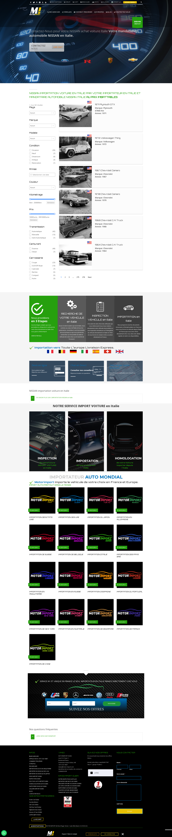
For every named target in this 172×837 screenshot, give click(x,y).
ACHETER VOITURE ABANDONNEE (68, 790)
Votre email (121, 774)
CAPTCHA (120, 804)
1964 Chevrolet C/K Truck (109, 245)
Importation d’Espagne (99, 592)
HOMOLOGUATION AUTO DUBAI (38, 784)
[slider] (30, 199)
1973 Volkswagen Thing (107, 138)
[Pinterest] (36, 2)
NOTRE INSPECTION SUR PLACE (67, 779)
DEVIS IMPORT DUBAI (35, 776)
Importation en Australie (71, 629)
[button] (42, 150)
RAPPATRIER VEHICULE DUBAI (37, 786)
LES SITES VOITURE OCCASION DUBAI (69, 786)
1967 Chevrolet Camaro (107, 170)
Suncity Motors (33, 802)
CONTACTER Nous (36, 336)
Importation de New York (42, 629)
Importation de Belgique (70, 554)
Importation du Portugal (129, 592)
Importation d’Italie (97, 554)
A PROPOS (99, 12)
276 (83, 277)
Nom (131, 769)
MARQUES (67, 12)
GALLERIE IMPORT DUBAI (36, 789)
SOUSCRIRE (111, 703)
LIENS (96, 773)
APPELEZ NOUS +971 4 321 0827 (38, 759)
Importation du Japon (98, 517)
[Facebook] (30, 2)
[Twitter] (33, 2)
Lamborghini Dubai (35, 815)
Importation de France (128, 629)
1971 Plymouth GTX (105, 104)
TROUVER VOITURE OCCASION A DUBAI (69, 783)
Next (89, 277)
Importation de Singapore (100, 629)
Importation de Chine (39, 664)
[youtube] (45, 2)
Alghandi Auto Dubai (35, 810)
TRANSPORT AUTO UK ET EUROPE (68, 792)
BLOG (109, 12)
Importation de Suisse (40, 554)
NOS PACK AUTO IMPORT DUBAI (38, 781)
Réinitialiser (50, 203)
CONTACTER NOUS (34, 794)
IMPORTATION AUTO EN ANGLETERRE (40, 769)
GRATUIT (137, 23)
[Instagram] (39, 2)
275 (78, 277)
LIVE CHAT (58, 47)
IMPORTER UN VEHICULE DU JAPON (39, 774)
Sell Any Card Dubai (35, 807)
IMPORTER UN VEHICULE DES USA (39, 771)
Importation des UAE (68, 517)
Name (119, 762)
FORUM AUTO (92, 834)
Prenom (119, 769)
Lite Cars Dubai (33, 804)
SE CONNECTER (109, 834)
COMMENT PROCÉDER (83, 12)
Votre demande (122, 782)
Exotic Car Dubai (34, 799)
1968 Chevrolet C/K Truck (109, 220)
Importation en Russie (69, 592)
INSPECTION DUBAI (34, 779)
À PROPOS (32, 764)
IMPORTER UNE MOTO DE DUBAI (67, 781)
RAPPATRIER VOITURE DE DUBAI (67, 788)
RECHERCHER (54, 12)
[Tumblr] (42, 2)
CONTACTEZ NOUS (122, 12)
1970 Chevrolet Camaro (107, 194)
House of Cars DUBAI (35, 812)
